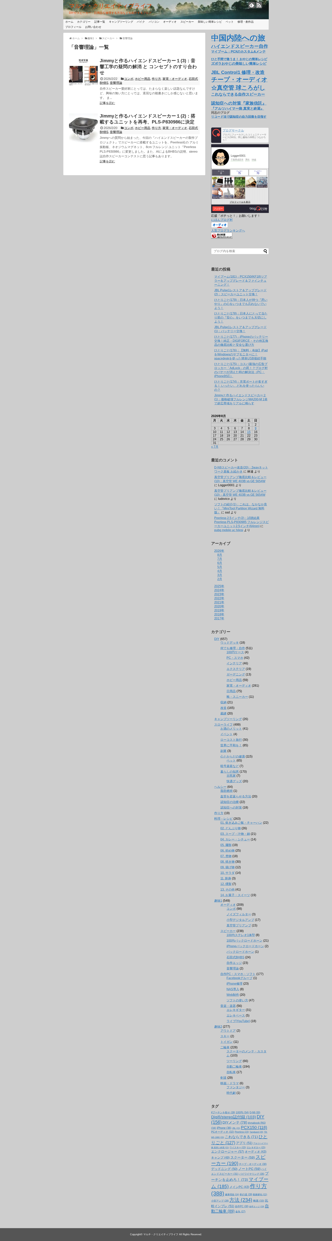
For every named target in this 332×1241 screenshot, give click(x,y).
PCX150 (254, 1127)
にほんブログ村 (222, 219)
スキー (225, 1036)
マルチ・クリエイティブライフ (110, 6)
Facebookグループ (239, 978)
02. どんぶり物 (230, 828)
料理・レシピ (223, 818)
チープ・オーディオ (252, 1164)
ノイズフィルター (239, 914)
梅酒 (258, 1200)
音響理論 (116, 82)
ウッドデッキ (229, 642)
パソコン (154, 21)
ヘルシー (220, 786)
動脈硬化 (260, 1194)
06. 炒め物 (227, 850)
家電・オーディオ (175, 78)
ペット (230, 21)
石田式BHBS (235, 957)
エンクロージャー (227, 1151)
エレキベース (236, 1015)
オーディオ (170, 21)
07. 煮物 (226, 856)
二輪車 (225, 1047)
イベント (226, 734)
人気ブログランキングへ (228, 230)
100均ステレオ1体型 (241, 935)
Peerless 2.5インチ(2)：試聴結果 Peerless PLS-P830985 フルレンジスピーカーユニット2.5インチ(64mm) (241, 522)
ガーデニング (236, 674)
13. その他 (227, 889)
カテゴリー (83, 21)
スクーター (242, 1157)
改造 (223, 707)
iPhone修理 (234, 983)
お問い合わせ (93, 26)
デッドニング (224, 1169)
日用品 (231, 691)
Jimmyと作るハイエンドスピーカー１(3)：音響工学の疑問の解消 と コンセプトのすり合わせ (148, 66)
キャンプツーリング (121, 21)
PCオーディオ (222, 1131)
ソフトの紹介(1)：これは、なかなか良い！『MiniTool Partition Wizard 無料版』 (240, 508)
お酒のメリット (231, 728)
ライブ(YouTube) (238, 1021)
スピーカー (187, 21)
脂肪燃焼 (226, 790)
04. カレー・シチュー (235, 839)
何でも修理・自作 (232, 648)
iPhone (224, 1127)
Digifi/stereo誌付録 (233, 1117)
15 (249, 432)
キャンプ (220, 1157)
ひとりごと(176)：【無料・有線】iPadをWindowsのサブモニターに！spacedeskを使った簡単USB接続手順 (241, 354)
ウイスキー (238, 1147)
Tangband (256, 1132)
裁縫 (223, 713)
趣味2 (218, 1026)
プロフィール (73, 26)
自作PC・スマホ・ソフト (238, 974)
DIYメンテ (234, 1122)
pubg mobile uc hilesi (228, 530)
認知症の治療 (229, 802)
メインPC (239, 1187)
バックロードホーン (240, 951)
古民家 (231, 775)
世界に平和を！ (231, 745)
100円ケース (235, 652)
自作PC (241, 1206)
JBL (236, 1128)
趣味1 (218, 900)
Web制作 (233, 994)
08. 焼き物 (227, 861)
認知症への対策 (231, 807)
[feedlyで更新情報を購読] (251, 5)
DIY (216, 639)
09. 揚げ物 (227, 867)
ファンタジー (236, 1087)
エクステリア (236, 669)
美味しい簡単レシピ (210, 21)
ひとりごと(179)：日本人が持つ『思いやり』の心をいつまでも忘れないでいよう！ (240, 304)
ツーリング (234, 1061)
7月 (219, 558)
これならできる (241, 1137)
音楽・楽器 (228, 1006)
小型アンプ (220, 1200)
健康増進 (232, 1194)
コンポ (128, 78)
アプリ (244, 1143)
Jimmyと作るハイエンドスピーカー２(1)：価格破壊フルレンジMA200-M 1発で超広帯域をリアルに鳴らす (240, 399)
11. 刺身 (225, 878)
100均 (242, 1112)
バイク (141, 21)
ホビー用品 (142, 78)
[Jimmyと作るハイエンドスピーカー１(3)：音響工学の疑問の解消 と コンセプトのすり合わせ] (83, 72)
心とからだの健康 (232, 756)
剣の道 (246, 1194)
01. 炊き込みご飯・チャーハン (241, 822)
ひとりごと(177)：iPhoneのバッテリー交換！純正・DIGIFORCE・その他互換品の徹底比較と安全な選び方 (241, 340)
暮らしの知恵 (229, 771)
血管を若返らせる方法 (235, 796)
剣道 (223, 1077)
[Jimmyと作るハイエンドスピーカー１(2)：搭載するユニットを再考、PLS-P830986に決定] (83, 127)
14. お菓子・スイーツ (235, 895)
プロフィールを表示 (240, 202)
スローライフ (223, 724)
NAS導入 (233, 989)
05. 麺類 (226, 845)
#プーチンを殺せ (223, 1112)
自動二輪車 (234, 1066)
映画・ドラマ (229, 1083)
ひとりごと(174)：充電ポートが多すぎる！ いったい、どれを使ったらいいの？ (240, 385)
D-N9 (255, 1112)
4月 (219, 571)
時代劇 (231, 1092)
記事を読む (107, 103)
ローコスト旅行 (231, 739)
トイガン (226, 1041)
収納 (223, 702)
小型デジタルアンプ (240, 919)
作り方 (156, 78)
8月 (219, 554)
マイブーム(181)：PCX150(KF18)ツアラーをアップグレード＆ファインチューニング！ (240, 280)
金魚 (240, 1211)
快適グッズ (234, 781)
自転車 (231, 1072)
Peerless (242, 1132)
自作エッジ (234, 962)
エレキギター (236, 1010)
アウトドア (228, 1030)
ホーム (69, 21)
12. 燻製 (226, 884)
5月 (219, 567)
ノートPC (249, 1169)
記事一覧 (99, 21)
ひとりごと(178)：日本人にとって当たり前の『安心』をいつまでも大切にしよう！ (240, 317)
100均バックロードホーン (244, 940)
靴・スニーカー (237, 696)
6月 (219, 563)
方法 (240, 1200)
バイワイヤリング (251, 1174)
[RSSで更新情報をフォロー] (259, 5)
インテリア (234, 663)
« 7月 (214, 446)
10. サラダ (227, 872)
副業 (223, 751)
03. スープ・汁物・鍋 (235, 833)
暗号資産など (229, 766)
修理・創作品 (245, 21)
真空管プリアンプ (239, 925)
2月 (219, 579)
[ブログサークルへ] (240, 135)
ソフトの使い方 (237, 1000)
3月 (219, 575)
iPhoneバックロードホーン (245, 946)
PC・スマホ (235, 657)
